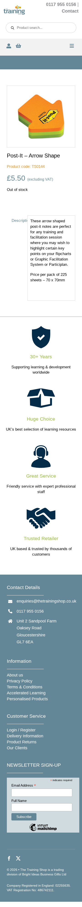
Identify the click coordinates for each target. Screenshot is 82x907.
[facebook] (9, 858)
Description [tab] (18, 220)
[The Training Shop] (14, 7)
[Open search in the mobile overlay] (41, 27)
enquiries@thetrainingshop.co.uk (46, 601)
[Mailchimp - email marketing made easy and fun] (43, 831)
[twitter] (18, 858)
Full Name (19, 801)
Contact (70, 11)
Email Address (23, 785)
